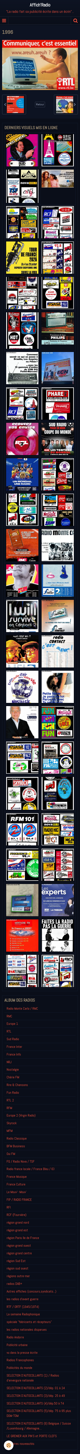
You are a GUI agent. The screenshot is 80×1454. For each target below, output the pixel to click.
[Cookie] (8, 1445)
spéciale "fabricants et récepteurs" (29, 1322)
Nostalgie (13, 1069)
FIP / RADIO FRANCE (19, 1199)
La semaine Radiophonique (23, 1314)
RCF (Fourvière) (16, 1215)
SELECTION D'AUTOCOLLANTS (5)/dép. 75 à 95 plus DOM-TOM (39, 1413)
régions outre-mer (18, 1276)
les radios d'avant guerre (22, 1299)
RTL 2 (10, 1100)
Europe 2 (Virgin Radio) (21, 1115)
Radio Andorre (15, 1337)
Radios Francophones (20, 1360)
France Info (14, 1054)
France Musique (17, 1176)
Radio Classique (17, 1138)
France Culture (16, 1184)
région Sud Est (16, 1261)
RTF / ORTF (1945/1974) (23, 1306)
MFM (10, 1130)
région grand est (17, 1230)
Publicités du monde (19, 1367)
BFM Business (16, 1146)
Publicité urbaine (17, 1345)
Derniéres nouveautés (20, 1443)
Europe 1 (12, 1023)
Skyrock (12, 1123)
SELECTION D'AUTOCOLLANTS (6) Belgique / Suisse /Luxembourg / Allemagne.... (39, 1426)
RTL (9, 1031)
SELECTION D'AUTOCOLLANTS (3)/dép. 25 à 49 (36, 1395)
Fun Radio (13, 1092)
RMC (9, 1016)
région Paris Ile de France (23, 1238)
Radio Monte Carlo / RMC (22, 1008)
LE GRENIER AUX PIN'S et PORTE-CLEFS (32, 1436)
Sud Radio (13, 1039)
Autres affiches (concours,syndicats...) (31, 1291)
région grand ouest (19, 1245)
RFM (9, 1108)
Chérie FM (13, 1077)
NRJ (9, 1062)
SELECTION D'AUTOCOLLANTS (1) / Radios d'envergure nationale (33, 1378)
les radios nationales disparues (27, 1329)
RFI (9, 1207)
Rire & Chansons (17, 1085)
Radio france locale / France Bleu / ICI (30, 1169)
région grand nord (18, 1222)
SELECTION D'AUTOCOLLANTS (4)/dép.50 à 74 (35, 1403)
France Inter (14, 1046)
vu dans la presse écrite (22, 1352)
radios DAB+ (14, 1283)
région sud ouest (17, 1268)
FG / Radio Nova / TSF (21, 1161)
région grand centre (19, 1253)
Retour (40, 104)
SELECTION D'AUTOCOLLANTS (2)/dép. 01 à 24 (36, 1388)
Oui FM (11, 1154)
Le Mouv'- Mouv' (16, 1192)
